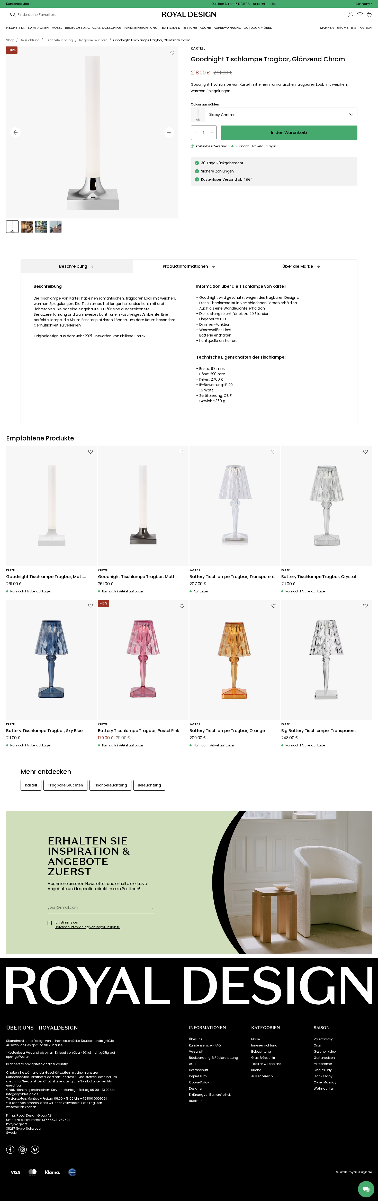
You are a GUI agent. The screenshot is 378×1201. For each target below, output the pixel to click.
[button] (363, 4)
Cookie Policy (199, 1082)
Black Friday (323, 1076)
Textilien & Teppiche (266, 1063)
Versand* (196, 1051)
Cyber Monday (325, 1082)
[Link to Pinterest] (35, 1149)
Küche (256, 1070)
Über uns (195, 1039)
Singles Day (323, 1070)
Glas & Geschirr (263, 1057)
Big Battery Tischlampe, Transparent (318, 731)
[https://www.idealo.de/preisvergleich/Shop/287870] (72, 1172)
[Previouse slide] (15, 132)
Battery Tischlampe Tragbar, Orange (227, 731)
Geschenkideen (326, 1051)
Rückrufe (195, 1100)
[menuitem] (15, 28)
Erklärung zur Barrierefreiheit (210, 1094)
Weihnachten (324, 1088)
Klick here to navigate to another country (37, 1064)
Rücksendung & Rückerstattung (213, 1057)
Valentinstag (324, 1039)
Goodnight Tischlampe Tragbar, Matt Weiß (44, 577)
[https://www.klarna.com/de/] (52, 1172)
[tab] (77, 266)
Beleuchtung (261, 1051)
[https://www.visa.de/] (15, 1172)
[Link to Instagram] (23, 1149)
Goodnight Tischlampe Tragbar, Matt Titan (136, 577)
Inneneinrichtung (264, 1045)
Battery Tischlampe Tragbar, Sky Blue (44, 731)
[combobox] (363, 4)
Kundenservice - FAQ (205, 1045)
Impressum (198, 1076)
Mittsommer (323, 1063)
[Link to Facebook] (10, 1149)
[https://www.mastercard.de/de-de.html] (32, 1172)
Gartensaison (324, 1057)
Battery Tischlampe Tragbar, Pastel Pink (138, 731)
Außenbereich (262, 1076)
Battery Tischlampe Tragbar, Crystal (318, 577)
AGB (192, 1063)
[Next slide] (169, 132)
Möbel (255, 1039)
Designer (195, 1088)
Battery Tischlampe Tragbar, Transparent (232, 577)
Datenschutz (198, 1070)
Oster (317, 1045)
